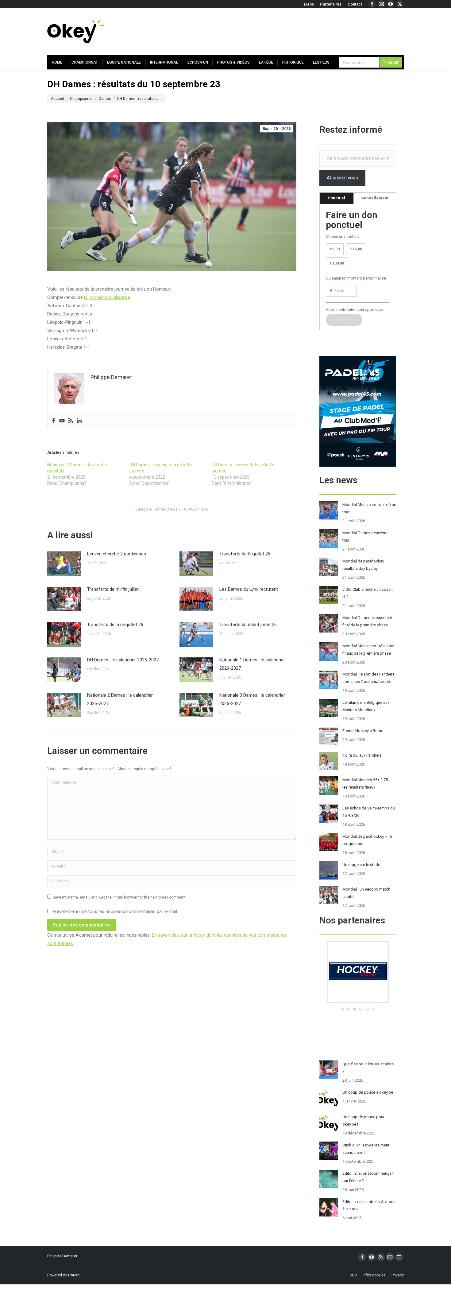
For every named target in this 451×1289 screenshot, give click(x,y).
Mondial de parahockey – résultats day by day (365, 565)
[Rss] (70, 421)
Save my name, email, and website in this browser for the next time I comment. (120, 897)
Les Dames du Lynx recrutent (248, 589)
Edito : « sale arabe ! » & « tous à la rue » (368, 1205)
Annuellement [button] (374, 198)
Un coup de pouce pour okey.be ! (363, 1120)
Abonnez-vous (342, 178)
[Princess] (357, 1001)
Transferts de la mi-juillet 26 (115, 624)
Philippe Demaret (62, 1256)
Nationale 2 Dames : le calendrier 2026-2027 (120, 699)
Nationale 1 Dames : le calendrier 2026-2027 (252, 664)
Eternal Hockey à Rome (362, 730)
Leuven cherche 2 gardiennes (116, 554)
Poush (73, 1275)
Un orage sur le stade (361, 864)
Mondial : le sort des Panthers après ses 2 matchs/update (368, 678)
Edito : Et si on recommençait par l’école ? (368, 1177)
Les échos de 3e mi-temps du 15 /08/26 (368, 812)
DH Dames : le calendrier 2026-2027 (123, 660)
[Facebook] (53, 421)
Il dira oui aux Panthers (362, 755)
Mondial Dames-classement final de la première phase (367, 621)
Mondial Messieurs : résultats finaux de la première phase (368, 650)
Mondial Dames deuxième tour (365, 537)
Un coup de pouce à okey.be (367, 1092)
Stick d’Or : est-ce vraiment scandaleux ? (365, 1149)
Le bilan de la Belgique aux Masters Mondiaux (365, 706)
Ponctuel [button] (336, 198)
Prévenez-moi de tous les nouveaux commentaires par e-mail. (115, 911)
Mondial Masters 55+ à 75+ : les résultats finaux (367, 783)
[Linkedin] (79, 421)
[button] (342, 1009)
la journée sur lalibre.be (107, 297)
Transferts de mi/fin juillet (113, 589)
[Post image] (64, 563)
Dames (160, 509)
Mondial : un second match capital (366, 893)
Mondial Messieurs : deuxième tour (369, 508)
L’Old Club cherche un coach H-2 (367, 593)
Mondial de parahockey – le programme (367, 840)
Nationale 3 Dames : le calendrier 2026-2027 (252, 699)
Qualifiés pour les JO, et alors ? (368, 1068)
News (172, 509)
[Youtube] (62, 421)
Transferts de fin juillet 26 (244, 554)
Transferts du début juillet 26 (248, 624)
